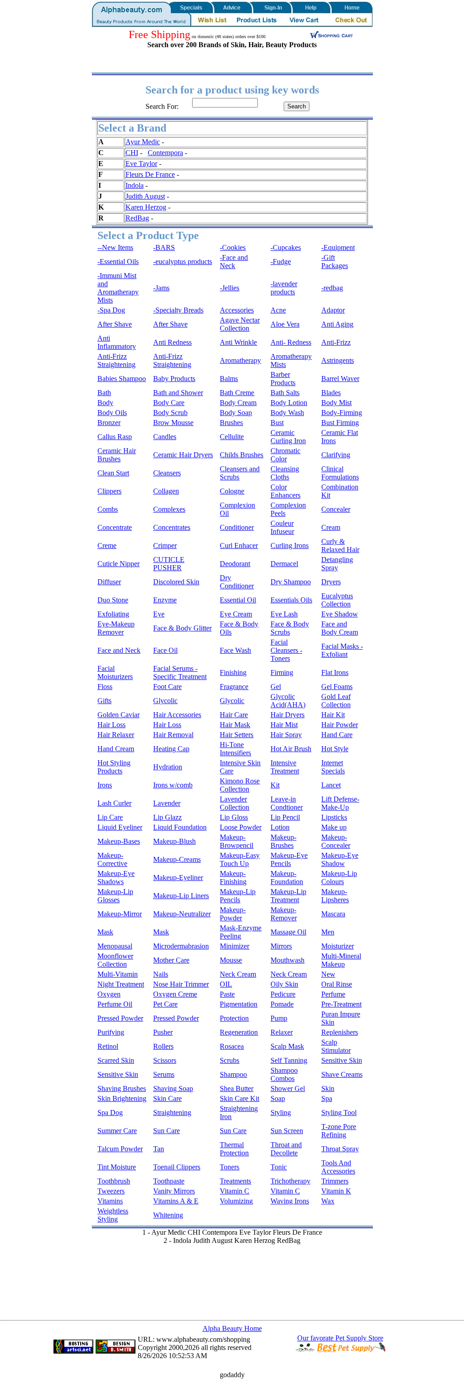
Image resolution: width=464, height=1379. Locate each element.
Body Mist (336, 402)
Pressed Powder (120, 1018)
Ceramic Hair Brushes (116, 455)
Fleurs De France (150, 174)
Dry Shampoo (291, 582)
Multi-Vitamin (117, 974)
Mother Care (171, 960)
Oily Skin (284, 984)
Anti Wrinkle (238, 342)
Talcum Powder (120, 1149)
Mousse (231, 960)
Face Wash (235, 650)
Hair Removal (173, 734)
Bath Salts (285, 392)
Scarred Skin (115, 1060)
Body (105, 402)
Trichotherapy (290, 1181)
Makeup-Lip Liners (181, 896)
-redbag (332, 288)
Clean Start (113, 473)
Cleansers (167, 473)
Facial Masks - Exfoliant (342, 650)
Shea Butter (236, 1088)
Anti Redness (172, 342)
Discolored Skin (176, 582)
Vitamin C (234, 1191)
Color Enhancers (285, 491)
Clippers (109, 491)
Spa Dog (110, 1112)
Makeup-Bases (118, 841)
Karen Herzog (146, 207)
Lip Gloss (234, 817)
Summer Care (117, 1130)
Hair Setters (236, 734)
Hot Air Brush (291, 749)
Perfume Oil (114, 1004)
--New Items (115, 247)
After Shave (114, 324)
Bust (277, 422)
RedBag (137, 218)
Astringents (337, 360)
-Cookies (233, 247)
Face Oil (165, 650)
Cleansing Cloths (285, 473)
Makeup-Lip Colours (339, 877)
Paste (227, 994)
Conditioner (237, 527)
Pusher (163, 1032)
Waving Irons (290, 1201)
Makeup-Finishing (233, 877)
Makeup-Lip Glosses (115, 896)
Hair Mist (284, 725)
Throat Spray (340, 1149)
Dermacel (284, 563)
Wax (327, 1201)
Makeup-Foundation (287, 877)
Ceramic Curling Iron (288, 437)
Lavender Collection (234, 803)
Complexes (169, 509)
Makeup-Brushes (283, 841)
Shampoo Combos (284, 1074)
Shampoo (233, 1074)
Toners (229, 1167)
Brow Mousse (173, 422)
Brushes (231, 422)
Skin (327, 1088)
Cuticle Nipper (118, 563)
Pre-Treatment (341, 1004)
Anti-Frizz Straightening (116, 360)
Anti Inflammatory (116, 342)
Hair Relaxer (115, 734)
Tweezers (111, 1191)
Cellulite (232, 436)
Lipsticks (334, 817)
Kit (275, 785)
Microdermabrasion (181, 946)
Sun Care (166, 1130)
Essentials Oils (291, 600)
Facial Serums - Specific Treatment (180, 672)
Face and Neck (118, 650)
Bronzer (109, 422)
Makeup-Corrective (112, 859)
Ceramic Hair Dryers (183, 455)
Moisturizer (337, 946)
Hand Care (337, 734)
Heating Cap (171, 749)
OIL (226, 984)
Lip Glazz (167, 817)
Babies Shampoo (121, 378)
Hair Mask (235, 725)
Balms (229, 378)
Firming (282, 672)
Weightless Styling (112, 1215)
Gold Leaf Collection (336, 701)
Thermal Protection (234, 1149)
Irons (104, 785)
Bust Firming (340, 422)
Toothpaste (168, 1181)
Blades (331, 392)
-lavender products (284, 288)
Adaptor (333, 310)
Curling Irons (290, 545)
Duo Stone (112, 600)
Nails (160, 974)
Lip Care (110, 817)
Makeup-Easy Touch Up (240, 859)
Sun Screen (287, 1130)
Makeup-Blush (174, 841)
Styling (281, 1112)
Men (327, 932)
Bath (104, 392)
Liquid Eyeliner (119, 827)
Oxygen (109, 994)
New (328, 974)
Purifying (110, 1032)
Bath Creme (237, 392)
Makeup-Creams (177, 859)
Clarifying (335, 455)
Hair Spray (286, 734)
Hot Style (334, 749)
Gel (276, 686)
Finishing (233, 672)
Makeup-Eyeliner (178, 877)
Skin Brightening (121, 1098)
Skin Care (167, 1098)
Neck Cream (238, 974)
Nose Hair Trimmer (181, 984)
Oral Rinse (336, 984)
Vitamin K (336, 1191)
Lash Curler (114, 803)
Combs (107, 509)
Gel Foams (337, 686)
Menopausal (114, 946)
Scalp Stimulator (336, 1046)
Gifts (104, 700)
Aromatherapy (240, 360)
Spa (326, 1098)
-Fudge (281, 261)
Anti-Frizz (336, 342)
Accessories (237, 310)
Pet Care (165, 1004)
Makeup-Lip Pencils (238, 896)
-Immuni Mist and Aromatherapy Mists (118, 288)
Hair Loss (111, 725)
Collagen (166, 491)
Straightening (172, 1112)
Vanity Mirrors (174, 1191)
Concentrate (114, 527)
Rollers (163, 1046)
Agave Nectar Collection (240, 324)
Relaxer (282, 1032)
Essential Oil (238, 600)
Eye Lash (284, 614)
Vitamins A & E (175, 1201)
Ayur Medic (143, 142)
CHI (132, 152)
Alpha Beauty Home (232, 1328)
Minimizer (234, 946)
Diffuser (109, 582)
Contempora (165, 152)
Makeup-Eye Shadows (116, 877)
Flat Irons (334, 672)
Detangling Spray (337, 564)
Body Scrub (170, 412)
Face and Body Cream (339, 628)
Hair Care (234, 715)
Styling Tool (339, 1112)
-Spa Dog (111, 310)
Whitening (168, 1215)
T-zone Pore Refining (338, 1131)
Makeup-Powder (233, 914)
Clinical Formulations (340, 473)
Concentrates (171, 527)
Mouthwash (287, 960)
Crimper (165, 545)
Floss (104, 686)
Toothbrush (113, 1181)
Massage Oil (288, 932)
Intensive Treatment (285, 767)
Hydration (167, 767)
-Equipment (338, 247)
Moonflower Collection (115, 960)
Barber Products (283, 378)
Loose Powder (240, 827)
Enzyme (165, 600)
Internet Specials (333, 767)
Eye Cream (236, 614)
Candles (164, 436)
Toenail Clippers (176, 1167)
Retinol (107, 1046)
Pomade (282, 1004)
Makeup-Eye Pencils (289, 859)
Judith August (145, 196)
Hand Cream (115, 749)
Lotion (280, 827)
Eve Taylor (141, 163)
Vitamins (110, 1201)
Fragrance (234, 686)
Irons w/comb (173, 785)
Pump (279, 1018)
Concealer (335, 509)
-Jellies (229, 288)
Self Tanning (289, 1060)
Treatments (235, 1181)
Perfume (333, 994)
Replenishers (339, 1032)
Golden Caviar (118, 715)
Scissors (164, 1060)
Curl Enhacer (239, 545)
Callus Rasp (114, 436)
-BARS (164, 247)
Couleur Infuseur (282, 527)
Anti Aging (337, 324)
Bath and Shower (178, 392)
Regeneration (239, 1032)
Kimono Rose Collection (240, 785)
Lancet (331, 785)
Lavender (166, 803)
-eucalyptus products (182, 261)
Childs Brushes (241, 455)
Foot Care (167, 686)
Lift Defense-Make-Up (340, 803)
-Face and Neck (234, 261)
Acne (278, 310)
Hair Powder (339, 725)
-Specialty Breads (178, 310)
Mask (105, 932)
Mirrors (281, 946)
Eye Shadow (339, 614)
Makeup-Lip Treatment (288, 896)
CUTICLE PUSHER (168, 564)
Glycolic (165, 700)
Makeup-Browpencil (236, 841)
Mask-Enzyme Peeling (240, 932)
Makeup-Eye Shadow (339, 859)
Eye (158, 614)
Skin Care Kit (239, 1098)
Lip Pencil (285, 817)
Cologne (232, 491)
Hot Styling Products (113, 767)
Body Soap (236, 412)
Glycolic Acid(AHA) (288, 701)
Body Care (168, 402)
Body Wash (287, 412)
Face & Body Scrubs (290, 628)
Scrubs (229, 1060)
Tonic (279, 1167)
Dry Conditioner (237, 582)
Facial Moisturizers (115, 672)
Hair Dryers (287, 715)
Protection (234, 1018)
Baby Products (174, 378)
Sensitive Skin (341, 1060)
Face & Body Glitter (182, 628)
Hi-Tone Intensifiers (235, 749)
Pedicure (283, 994)
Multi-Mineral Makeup (341, 960)
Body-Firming (341, 412)
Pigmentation (238, 1004)
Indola (135, 185)
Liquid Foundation (180, 827)
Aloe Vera (285, 324)
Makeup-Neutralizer (182, 914)
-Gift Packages (334, 261)
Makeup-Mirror (119, 914)
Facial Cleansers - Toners (286, 650)
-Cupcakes (286, 247)
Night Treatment (120, 984)
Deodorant (235, 563)
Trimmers (334, 1181)
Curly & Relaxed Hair (340, 545)
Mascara (333, 914)
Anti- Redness (291, 342)
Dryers (331, 582)
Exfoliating (113, 614)
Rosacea (232, 1046)
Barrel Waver (340, 378)
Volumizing (236, 1201)
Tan (158, 1149)
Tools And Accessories (338, 1167)
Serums (163, 1074)
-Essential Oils (118, 261)
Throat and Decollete (286, 1149)
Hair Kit (333, 715)
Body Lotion (289, 402)
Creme (106, 545)
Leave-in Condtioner (287, 803)
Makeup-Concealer (335, 841)
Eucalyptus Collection (337, 600)
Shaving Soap (173, 1088)
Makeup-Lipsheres (335, 896)
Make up (334, 827)
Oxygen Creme (175, 994)
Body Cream (238, 402)
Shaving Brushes (121, 1088)
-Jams (161, 288)
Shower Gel (288, 1088)
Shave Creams (341, 1074)
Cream (330, 527)
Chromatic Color (285, 455)
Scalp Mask (287, 1046)
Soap (278, 1098)
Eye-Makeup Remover (116, 628)
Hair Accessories (177, 715)
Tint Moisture (116, 1167)
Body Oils (112, 412)
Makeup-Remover (284, 914)
